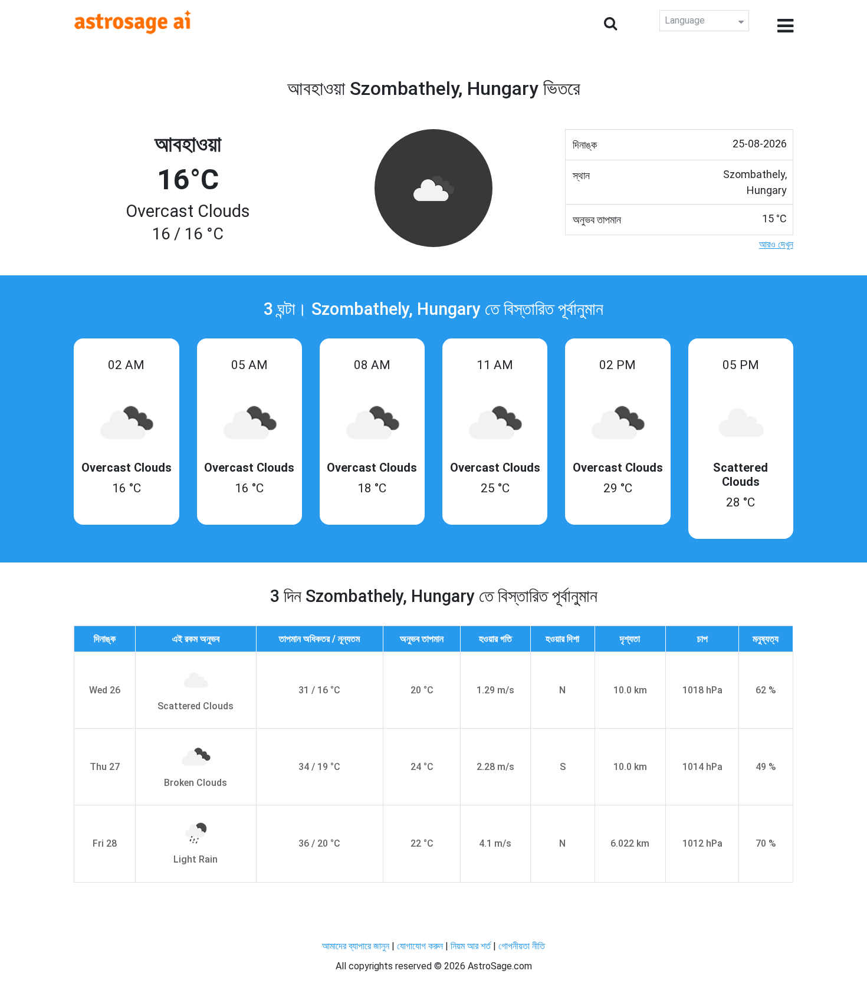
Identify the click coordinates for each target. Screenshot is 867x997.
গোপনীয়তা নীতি (521, 946)
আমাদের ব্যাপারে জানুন (355, 946)
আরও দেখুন (776, 244)
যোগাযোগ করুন (420, 946)
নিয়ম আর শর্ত (471, 946)
